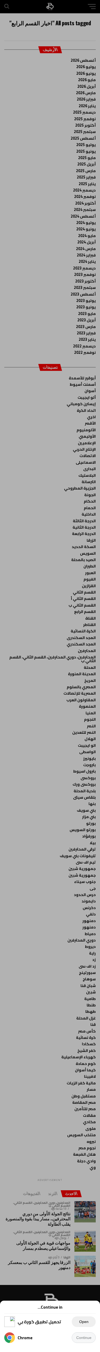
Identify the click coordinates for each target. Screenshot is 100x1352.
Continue (83, 1338)
